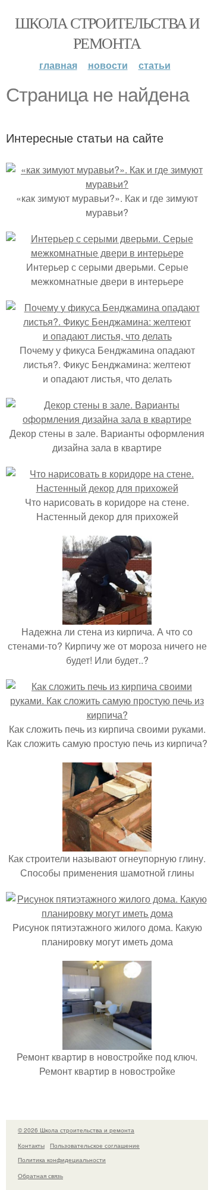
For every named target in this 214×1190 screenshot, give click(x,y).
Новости (108, 65)
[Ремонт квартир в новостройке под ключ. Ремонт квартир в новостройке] (107, 1042)
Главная (58, 65)
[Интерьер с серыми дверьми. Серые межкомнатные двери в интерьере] (107, 252)
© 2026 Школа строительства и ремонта (76, 1130)
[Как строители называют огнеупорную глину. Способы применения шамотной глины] (107, 844)
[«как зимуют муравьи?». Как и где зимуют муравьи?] (107, 184)
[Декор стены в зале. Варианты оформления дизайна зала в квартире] (107, 419)
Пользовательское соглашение (95, 1145)
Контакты (31, 1145)
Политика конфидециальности (62, 1160)
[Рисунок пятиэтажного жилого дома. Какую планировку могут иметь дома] (107, 913)
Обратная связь (40, 1176)
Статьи (155, 65)
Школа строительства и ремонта (107, 32)
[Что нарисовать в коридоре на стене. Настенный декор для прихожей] (107, 488)
